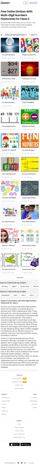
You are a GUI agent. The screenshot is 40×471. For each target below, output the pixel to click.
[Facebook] (22, 462)
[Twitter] (18, 462)
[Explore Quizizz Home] (5, 3)
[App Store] (14, 444)
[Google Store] (25, 444)
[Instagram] (25, 462)
